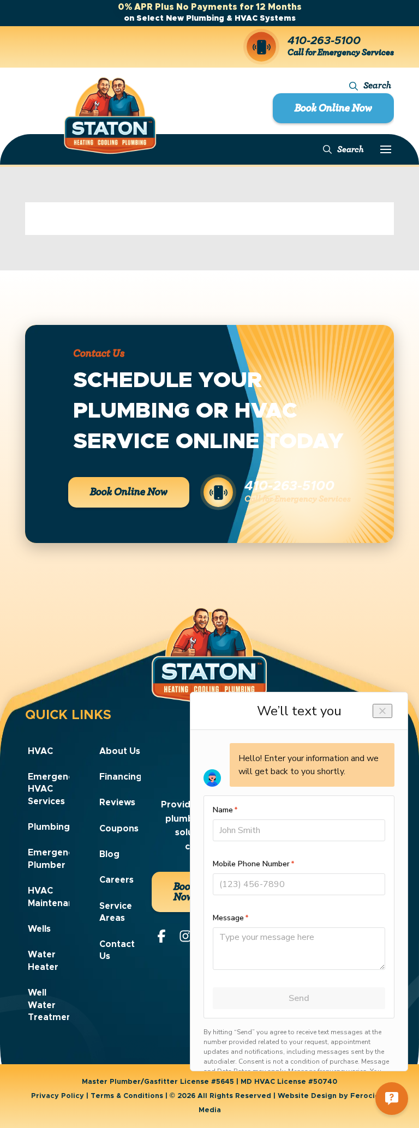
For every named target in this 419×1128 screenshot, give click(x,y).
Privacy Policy (57, 1096)
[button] (370, 86)
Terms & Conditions (127, 1096)
